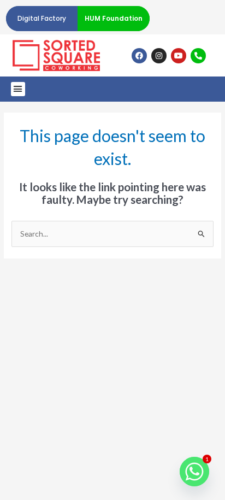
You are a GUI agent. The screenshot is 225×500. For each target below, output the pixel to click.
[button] (18, 89)
